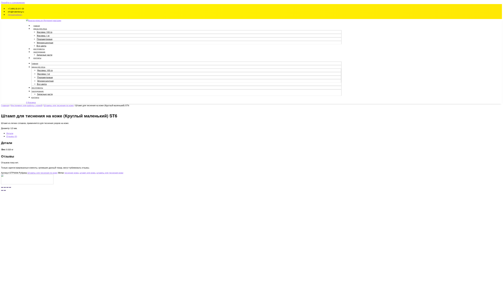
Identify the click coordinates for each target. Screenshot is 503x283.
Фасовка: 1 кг (43, 35)
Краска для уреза (40, 29)
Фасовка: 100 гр (44, 32)
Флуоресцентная (45, 42)
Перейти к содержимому (13, 2)
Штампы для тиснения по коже (59, 105)
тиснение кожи (71, 172)
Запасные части (44, 54)
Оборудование (39, 52)
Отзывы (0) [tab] (11, 136)
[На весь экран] (5, 187)
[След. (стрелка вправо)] (5, 190)
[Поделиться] (7, 187)
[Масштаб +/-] (2, 187)
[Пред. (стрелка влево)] (2, 190)
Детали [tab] (9, 133)
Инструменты (39, 49)
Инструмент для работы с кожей (26, 105)
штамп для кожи (87, 172)
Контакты (37, 58)
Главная (36, 26)
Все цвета (41, 45)
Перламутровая (44, 39)
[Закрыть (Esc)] (10, 187)
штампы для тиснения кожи (109, 172)
